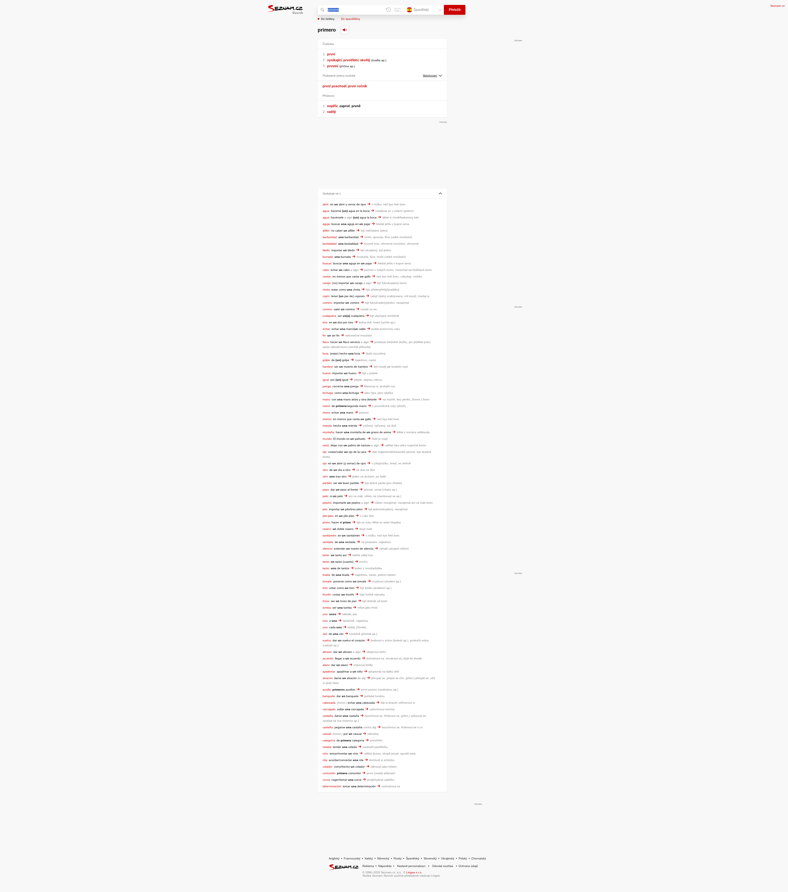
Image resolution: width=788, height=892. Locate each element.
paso (326, 489)
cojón (326, 296)
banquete (329, 696)
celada (327, 747)
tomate (327, 581)
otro (325, 470)
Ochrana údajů (468, 866)
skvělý (365, 60)
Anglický (334, 858)
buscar (327, 263)
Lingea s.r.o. (414, 872)
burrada (328, 256)
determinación (332, 786)
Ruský (398, 858)
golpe (326, 360)
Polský (463, 858)
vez (325, 633)
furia (325, 353)
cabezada (329, 702)
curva (326, 779)
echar (326, 329)
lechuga (328, 392)
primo (326, 522)
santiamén (329, 535)
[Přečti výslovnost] (345, 30)
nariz (326, 445)
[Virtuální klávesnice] (397, 10)
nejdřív (332, 106)
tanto (326, 555)
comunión (329, 773)
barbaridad (330, 237)
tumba (327, 607)
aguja (326, 224)
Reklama (368, 866)
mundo (327, 438)
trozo (326, 601)
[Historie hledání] (388, 10)
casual (327, 733)
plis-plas (328, 515)
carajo (327, 283)
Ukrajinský (447, 858)
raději (331, 112)
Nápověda (385, 866)
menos (327, 419)
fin (324, 335)
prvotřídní (350, 60)
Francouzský (352, 858)
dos (325, 322)
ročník (362, 86)
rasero (327, 529)
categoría (329, 740)
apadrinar (329, 671)
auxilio (327, 689)
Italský (369, 858)
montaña (328, 432)
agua (326, 210)
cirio (325, 753)
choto (326, 289)
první (331, 54)
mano (326, 399)
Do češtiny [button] (327, 18)
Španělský (412, 858)
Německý (383, 858)
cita (325, 760)
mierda (327, 425)
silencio (327, 548)
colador (327, 766)
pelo (325, 496)
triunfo (327, 594)
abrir (326, 204)
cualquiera (329, 315)
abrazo (327, 651)
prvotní (332, 66)
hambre (328, 366)
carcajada (329, 709)
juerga (327, 386)
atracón (327, 678)
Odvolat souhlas (442, 866)
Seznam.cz (777, 5)
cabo (326, 270)
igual (326, 379)
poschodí (339, 86)
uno (325, 614)
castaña (328, 715)
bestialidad (330, 243)
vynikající (334, 60)
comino (327, 302)
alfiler (326, 230)
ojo (324, 451)
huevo (327, 373)
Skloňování (430, 75)
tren (325, 588)
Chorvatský (478, 858)
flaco (326, 342)
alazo (326, 665)
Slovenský (430, 858)
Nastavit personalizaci (411, 866)
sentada (328, 542)
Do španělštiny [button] (350, 18)
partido (327, 483)
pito (325, 509)
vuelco (327, 640)
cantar (327, 276)
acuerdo (328, 658)
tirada (326, 574)
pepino (327, 502)
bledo (326, 250)
